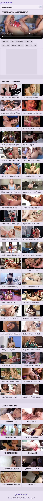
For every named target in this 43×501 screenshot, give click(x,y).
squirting (19, 41)
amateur (5, 41)
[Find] (40, 7)
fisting (33, 45)
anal (27, 45)
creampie (6, 45)
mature (20, 45)
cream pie (28, 41)
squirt (14, 45)
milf (12, 41)
